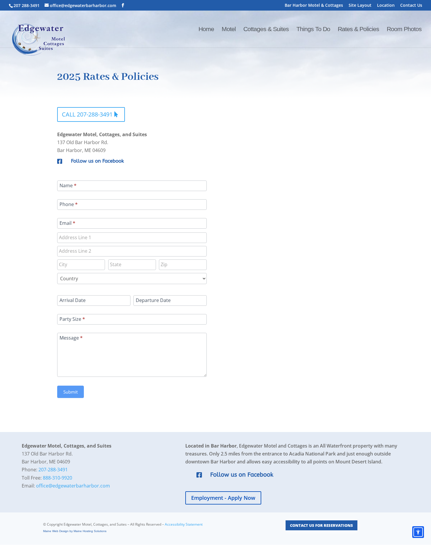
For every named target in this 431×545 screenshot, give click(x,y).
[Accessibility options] (418, 532)
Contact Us (411, 5)
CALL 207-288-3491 (87, 114)
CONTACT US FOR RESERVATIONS (321, 525)
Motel (229, 29)
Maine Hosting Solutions (90, 531)
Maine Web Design (56, 531)
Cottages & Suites (266, 29)
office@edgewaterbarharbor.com (73, 485)
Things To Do (313, 29)
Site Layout (360, 5)
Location (386, 5)
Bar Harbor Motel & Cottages (314, 5)
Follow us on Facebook (97, 161)
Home (206, 29)
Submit (70, 392)
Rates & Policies (358, 29)
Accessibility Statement (184, 524)
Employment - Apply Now (223, 497)
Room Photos (404, 29)
